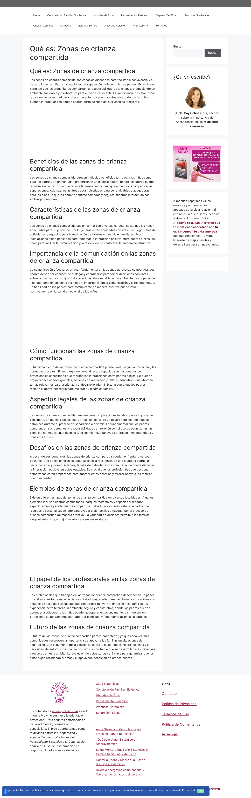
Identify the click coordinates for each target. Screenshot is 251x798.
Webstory (139, 25)
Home (36, 15)
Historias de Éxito (103, 15)
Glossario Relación (115, 25)
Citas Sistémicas (43, 25)
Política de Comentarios (181, 724)
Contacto (65, 25)
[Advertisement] (93, 132)
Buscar (178, 46)
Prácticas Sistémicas (196, 15)
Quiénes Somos (87, 25)
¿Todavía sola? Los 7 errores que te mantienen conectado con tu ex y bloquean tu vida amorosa (196, 227)
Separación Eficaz (167, 15)
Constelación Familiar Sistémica (66, 15)
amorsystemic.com (65, 711)
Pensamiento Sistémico (135, 15)
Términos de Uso (175, 714)
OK (200, 790)
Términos (161, 25)
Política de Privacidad (179, 704)
